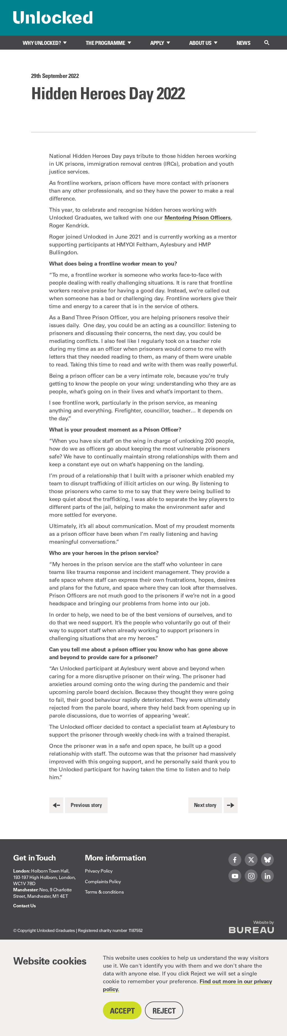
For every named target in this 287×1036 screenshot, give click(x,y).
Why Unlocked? (42, 43)
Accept (122, 1010)
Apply (157, 43)
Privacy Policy (99, 871)
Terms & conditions (104, 892)
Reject (164, 1010)
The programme (105, 43)
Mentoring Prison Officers (198, 217)
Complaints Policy (103, 881)
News (244, 43)
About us (200, 43)
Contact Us (24, 905)
